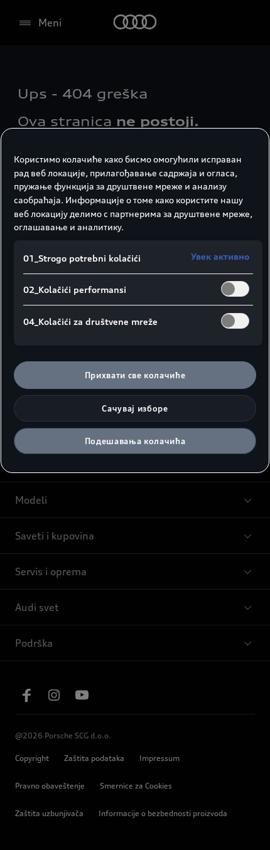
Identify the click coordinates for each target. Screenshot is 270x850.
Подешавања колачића (135, 441)
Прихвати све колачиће (135, 375)
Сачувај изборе (135, 408)
